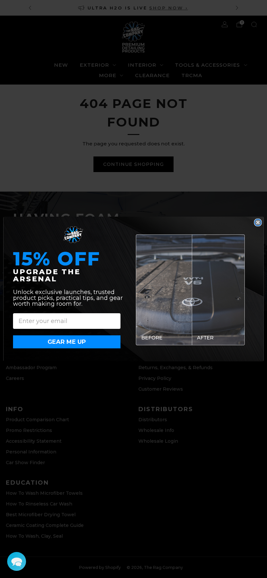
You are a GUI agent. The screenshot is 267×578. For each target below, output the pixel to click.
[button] (16, 561)
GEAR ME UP (67, 341)
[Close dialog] (258, 222)
